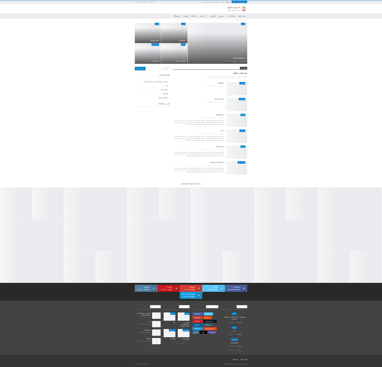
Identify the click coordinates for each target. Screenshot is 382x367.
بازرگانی (221, 76)
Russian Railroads (163, 98)
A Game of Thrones (216, 162)
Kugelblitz (182, 40)
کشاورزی (213, 16)
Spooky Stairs (154, 40)
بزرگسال (194, 16)
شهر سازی (234, 339)
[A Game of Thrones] (236, 168)
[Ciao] (236, 136)
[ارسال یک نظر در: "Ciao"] (173, 134)
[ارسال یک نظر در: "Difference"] (173, 118)
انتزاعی (227, 76)
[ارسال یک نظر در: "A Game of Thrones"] (173, 165)
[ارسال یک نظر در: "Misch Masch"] (190, 61)
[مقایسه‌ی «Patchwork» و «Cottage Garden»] (184, 316)
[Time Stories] (236, 104)
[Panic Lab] (236, 152)
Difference (220, 115)
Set (167, 86)
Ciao (222, 131)
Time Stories (219, 99)
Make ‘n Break (181, 61)
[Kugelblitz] (174, 33)
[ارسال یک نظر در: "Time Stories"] (173, 102)
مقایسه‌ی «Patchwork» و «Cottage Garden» (155, 81)
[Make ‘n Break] (174, 53)
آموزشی (185, 16)
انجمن (222, 2)
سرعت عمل (155, 44)
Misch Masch (239, 58)
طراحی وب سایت (207, 2)
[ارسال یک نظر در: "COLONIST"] (227, 346)
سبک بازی (232, 16)
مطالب (234, 313)
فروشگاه (227, 2)
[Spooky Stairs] (148, 33)
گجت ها (202, 16)
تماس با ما (216, 2)
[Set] (169, 316)
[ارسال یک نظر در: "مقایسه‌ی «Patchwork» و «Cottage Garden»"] (227, 322)
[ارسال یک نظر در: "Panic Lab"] (173, 149)
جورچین (221, 16)
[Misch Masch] (217, 43)
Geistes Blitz (155, 61)
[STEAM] (169, 333)
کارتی (243, 24)
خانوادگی (242, 130)
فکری (156, 24)
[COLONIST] (184, 333)
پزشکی (209, 76)
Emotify (221, 83)
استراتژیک (238, 76)
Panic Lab (220, 146)
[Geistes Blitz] (148, 53)
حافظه (243, 115)
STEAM (165, 94)
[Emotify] (236, 88)
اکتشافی (232, 76)
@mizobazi (185, 184)
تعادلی (183, 44)
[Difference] (236, 120)
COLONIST (164, 90)
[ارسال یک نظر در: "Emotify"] (173, 86)
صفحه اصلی (242, 16)
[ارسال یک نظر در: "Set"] (227, 334)
